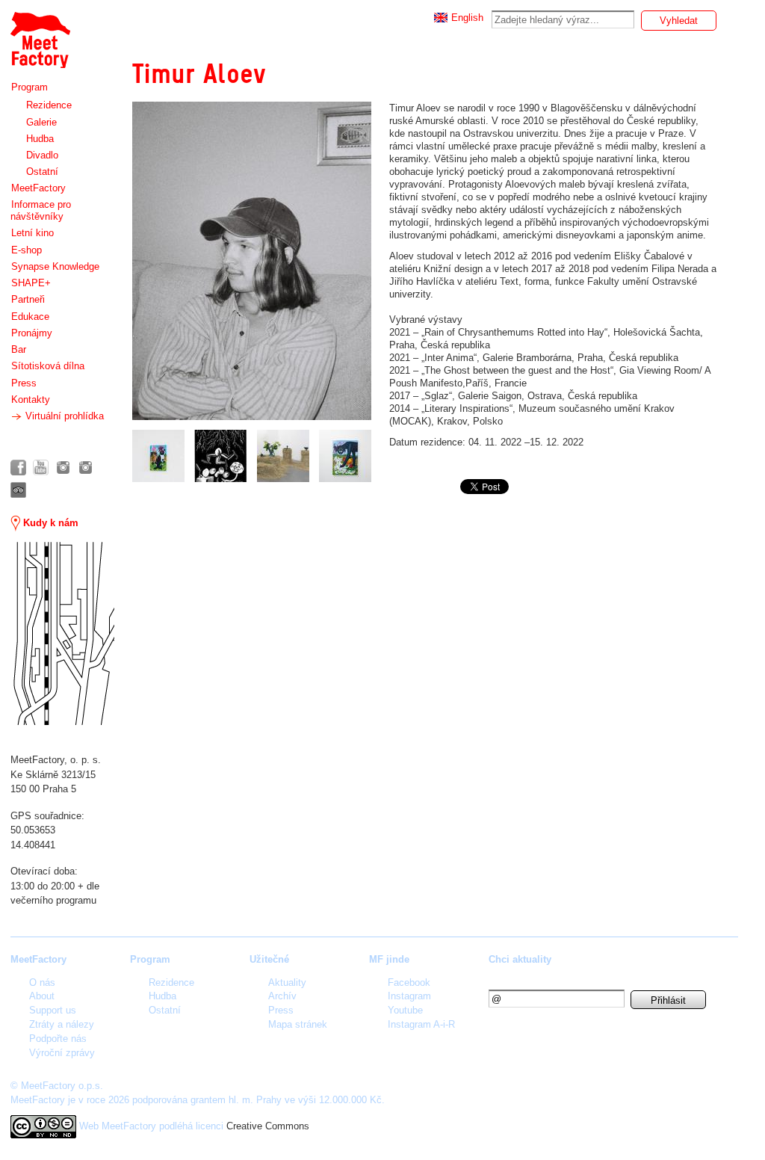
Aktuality (287, 982)
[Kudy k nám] (62, 633)
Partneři (28, 299)
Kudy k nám (49, 522)
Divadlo (42, 155)
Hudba (40, 138)
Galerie (41, 122)
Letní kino (32, 232)
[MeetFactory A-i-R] (85, 467)
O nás (42, 982)
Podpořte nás (58, 1038)
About (42, 996)
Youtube (405, 1010)
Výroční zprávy (62, 1052)
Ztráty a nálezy (61, 1024)
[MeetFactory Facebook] (18, 467)
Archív (282, 996)
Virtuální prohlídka (63, 416)
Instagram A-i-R (421, 1024)
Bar (18, 349)
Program (29, 87)
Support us (52, 1010)
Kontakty (30, 399)
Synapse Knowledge (55, 266)
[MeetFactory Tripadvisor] (18, 490)
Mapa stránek (297, 1024)
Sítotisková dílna (47, 365)
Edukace (30, 316)
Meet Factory (39, 32)
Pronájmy (31, 333)
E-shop (26, 250)
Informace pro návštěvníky (40, 210)
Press (24, 383)
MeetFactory (38, 188)
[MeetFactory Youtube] (41, 467)
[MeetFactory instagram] (63, 467)
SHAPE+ (31, 283)
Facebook (409, 982)
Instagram (409, 996)
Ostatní (42, 171)
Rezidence (49, 105)
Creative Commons (267, 1126)
